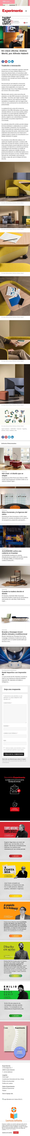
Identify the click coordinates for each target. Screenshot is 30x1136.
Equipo (4, 1090)
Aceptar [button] (16, 1132)
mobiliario (12, 430)
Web (5, 740)
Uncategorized (5, 670)
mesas (7, 430)
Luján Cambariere (5, 428)
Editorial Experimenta (8, 1088)
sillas (15, 430)
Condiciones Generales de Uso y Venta (13, 1079)
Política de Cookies (11, 1129)
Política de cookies (7, 1083)
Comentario (8, 703)
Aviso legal (5, 1077)
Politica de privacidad (8, 1081)
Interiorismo (13, 670)
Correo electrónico (11, 733)
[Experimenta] (12, 11)
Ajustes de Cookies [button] (7, 1132)
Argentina (24, 428)
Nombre (6, 726)
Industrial (19, 428)
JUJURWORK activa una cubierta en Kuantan (11, 552)
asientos (3, 430)
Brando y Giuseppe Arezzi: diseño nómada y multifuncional (14, 633)
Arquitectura (5, 549)
